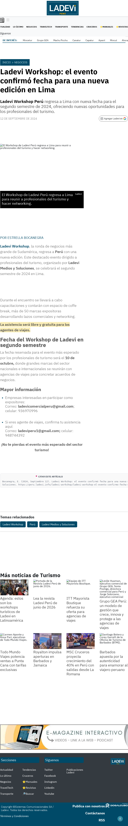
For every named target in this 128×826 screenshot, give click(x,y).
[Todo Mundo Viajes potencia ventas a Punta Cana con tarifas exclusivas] (14, 641)
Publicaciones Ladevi (74, 771)
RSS (102, 820)
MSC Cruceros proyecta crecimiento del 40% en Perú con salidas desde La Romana (80, 662)
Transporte (61, 26)
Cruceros (91, 26)
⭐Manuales (106, 26)
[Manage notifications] (120, 818)
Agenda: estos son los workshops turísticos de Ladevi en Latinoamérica (11, 609)
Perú (32, 524)
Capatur (90, 40)
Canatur (76, 40)
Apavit (101, 40)
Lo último (18, 26)
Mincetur (27, 40)
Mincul (113, 40)
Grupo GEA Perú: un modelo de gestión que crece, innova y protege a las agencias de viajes (113, 614)
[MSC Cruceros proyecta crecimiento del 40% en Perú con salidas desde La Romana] (80, 641)
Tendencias (77, 26)
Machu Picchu (60, 40)
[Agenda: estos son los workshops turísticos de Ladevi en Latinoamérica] (14, 587)
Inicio (6, 62)
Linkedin (49, 787)
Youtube (49, 793)
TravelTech (46, 26)
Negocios (31, 26)
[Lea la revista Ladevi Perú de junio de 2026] (47, 587)
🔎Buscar (28, 793)
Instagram (50, 781)
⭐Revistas (122, 26)
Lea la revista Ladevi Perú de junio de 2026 (45, 602)
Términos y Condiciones (14, 816)
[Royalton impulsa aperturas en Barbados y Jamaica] (47, 641)
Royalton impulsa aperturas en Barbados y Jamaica (47, 658)
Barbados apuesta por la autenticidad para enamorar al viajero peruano (114, 660)
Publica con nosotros (88, 806)
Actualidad (6, 769)
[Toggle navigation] (7, 20)
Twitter (48, 769)
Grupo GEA (42, 40)
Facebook (50, 775)
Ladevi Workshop (14, 246)
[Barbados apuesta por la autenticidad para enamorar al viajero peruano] (114, 641)
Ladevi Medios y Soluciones (58, 524)
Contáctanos (95, 813)
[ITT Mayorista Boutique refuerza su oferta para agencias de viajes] (80, 587)
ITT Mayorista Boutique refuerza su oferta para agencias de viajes (77, 609)
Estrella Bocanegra (26, 237)
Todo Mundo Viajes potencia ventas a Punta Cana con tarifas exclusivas (13, 660)
